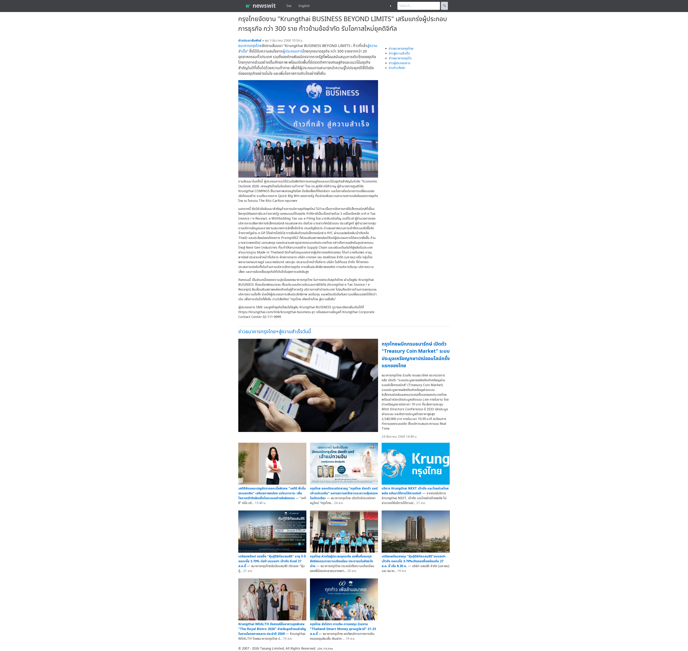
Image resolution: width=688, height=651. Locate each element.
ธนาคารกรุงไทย (250, 46)
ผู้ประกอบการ (293, 51)
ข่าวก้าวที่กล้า (397, 68)
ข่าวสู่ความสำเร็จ (399, 53)
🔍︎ (444, 5)
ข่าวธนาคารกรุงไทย (401, 48)
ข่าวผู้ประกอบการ (399, 63)
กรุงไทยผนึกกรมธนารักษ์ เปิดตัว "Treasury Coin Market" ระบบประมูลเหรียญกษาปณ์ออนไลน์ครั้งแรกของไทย (416, 355)
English (304, 6)
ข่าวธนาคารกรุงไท (400, 58)
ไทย (288, 6)
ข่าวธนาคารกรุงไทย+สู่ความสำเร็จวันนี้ (274, 331)
